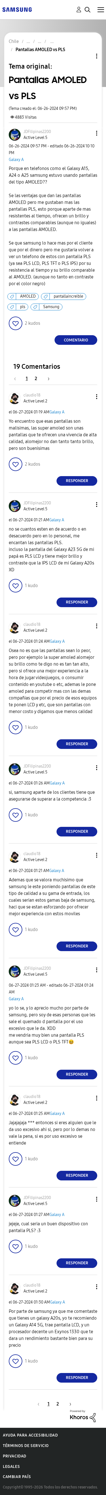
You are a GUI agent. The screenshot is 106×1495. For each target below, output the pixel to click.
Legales (11, 1466)
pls (22, 306)
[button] (87, 133)
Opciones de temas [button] (87, 56)
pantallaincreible (68, 296)
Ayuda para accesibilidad (30, 1435)
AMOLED (28, 296)
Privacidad (14, 1456)
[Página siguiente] (46, 378)
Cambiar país (17, 1476)
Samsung (51, 306)
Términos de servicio (26, 1445)
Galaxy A (16, 159)
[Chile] (17, 9)
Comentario (76, 340)
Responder (77, 480)
